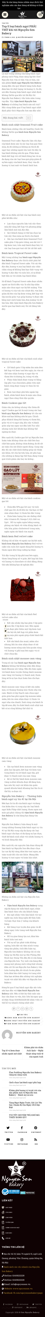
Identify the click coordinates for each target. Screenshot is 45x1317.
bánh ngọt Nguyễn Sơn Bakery (23, 1021)
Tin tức (5, 23)
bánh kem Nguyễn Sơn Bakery (23, 1018)
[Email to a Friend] (22, 1009)
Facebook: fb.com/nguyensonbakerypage (23, 1293)
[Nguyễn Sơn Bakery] (23, 15)
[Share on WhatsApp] (14, 1009)
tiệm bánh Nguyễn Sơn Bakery (23, 1024)
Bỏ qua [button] (24, 8)
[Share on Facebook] (18, 1009)
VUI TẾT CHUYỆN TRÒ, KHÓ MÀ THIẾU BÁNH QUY (24, 1116)
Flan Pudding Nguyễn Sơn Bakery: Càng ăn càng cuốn (25, 1073)
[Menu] (3, 14)
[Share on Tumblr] (31, 1009)
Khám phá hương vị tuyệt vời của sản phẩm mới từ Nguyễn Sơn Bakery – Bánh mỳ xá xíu (25, 1092)
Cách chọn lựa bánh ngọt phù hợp (25, 1082)
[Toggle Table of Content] (27, 118)
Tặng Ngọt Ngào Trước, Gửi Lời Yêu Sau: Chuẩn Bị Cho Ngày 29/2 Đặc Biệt (25, 1104)
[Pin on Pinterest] (27, 1009)
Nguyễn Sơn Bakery (25, 37)
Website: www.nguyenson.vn (18, 1288)
